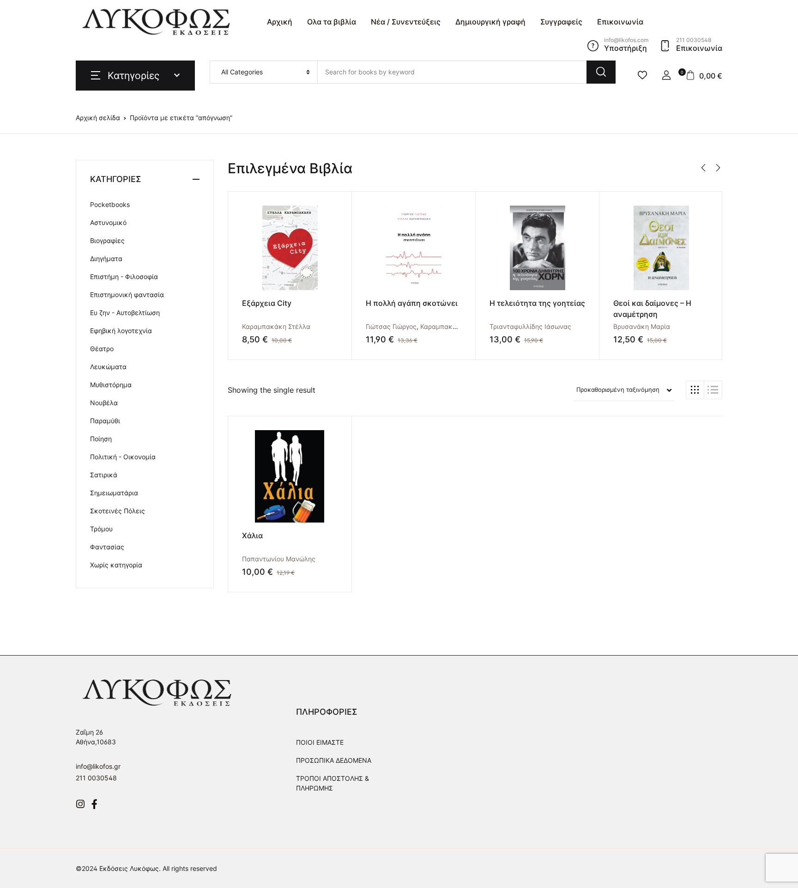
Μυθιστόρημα (111, 385)
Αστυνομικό (108, 222)
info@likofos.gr (98, 766)
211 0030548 (96, 778)
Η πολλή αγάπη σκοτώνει (412, 303)
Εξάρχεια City (266, 303)
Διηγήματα (106, 258)
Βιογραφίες (107, 240)
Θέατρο (102, 349)
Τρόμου (101, 529)
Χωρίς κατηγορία (116, 565)
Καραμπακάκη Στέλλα (276, 326)
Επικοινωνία (620, 21)
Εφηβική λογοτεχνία (121, 331)
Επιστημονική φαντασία (127, 294)
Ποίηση (101, 439)
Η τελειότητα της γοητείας (537, 303)
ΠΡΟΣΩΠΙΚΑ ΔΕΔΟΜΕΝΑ (333, 760)
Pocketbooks (110, 204)
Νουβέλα (104, 403)
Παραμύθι (105, 421)
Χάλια (252, 535)
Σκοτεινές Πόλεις (117, 511)
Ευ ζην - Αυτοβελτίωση (125, 312)
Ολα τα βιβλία (331, 21)
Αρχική (279, 21)
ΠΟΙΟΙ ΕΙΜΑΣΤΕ (320, 742)
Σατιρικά (103, 475)
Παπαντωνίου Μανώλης (278, 559)
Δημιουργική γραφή (490, 21)
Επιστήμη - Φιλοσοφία (124, 276)
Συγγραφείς (561, 21)
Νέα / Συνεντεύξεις (406, 21)
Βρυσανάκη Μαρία (641, 326)
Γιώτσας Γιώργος (391, 326)
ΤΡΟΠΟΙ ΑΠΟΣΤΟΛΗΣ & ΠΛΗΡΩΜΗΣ (332, 783)
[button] (666, 75)
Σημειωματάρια (114, 493)
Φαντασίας (107, 547)
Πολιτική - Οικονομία (123, 457)
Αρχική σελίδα (98, 118)
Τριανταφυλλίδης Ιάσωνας (530, 326)
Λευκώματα (108, 367)
